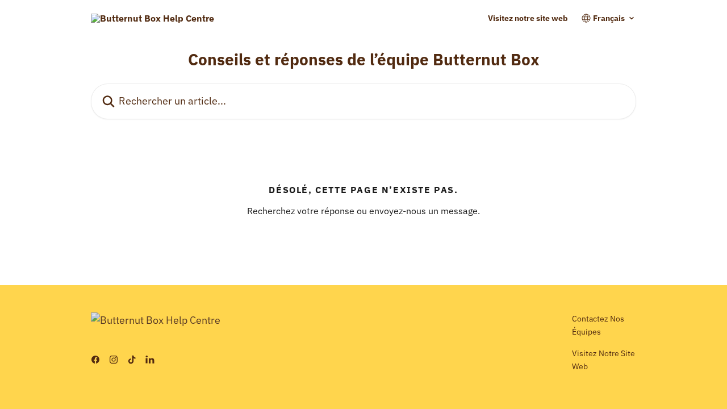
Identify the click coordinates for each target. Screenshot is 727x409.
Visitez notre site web (528, 18)
